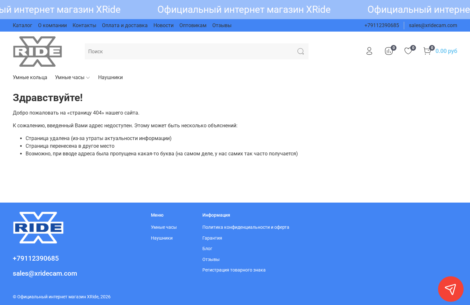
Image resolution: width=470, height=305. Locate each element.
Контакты (84, 25)
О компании (52, 25)
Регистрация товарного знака (234, 270)
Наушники (110, 77)
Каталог (22, 25)
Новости (163, 25)
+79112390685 (381, 25)
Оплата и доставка (125, 25)
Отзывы (221, 25)
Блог (207, 248)
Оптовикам (193, 25)
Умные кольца (30, 77)
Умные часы (69, 77)
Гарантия (212, 238)
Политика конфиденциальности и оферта (245, 227)
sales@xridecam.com (433, 25)
